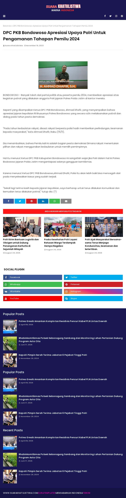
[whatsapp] (32, 284)
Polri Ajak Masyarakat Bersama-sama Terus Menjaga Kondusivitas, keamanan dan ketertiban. (103, 244)
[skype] (93, 298)
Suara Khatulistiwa (14, 45)
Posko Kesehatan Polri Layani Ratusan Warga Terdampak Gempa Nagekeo (60, 242)
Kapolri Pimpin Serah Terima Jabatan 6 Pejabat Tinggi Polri (53, 354)
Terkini (86, 492)
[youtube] (32, 298)
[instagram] (116, 16)
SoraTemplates (47, 492)
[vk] (32, 291)
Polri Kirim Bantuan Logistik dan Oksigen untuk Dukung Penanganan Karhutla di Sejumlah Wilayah (21, 244)
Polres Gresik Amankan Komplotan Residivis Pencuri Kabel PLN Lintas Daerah (63, 321)
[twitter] (110, 16)
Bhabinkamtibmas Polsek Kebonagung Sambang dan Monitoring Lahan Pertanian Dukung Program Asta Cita (71, 340)
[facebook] (105, 16)
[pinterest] (121, 16)
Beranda (7, 26)
